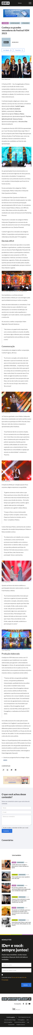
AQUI (5, 760)
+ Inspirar (5, 23)
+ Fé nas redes (25, 23)
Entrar (20, 3)
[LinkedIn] (8, 770)
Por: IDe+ (26, 862)
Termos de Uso (16, 977)
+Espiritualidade (20, 862)
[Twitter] (12, 770)
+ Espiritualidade (14, 23)
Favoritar (18, 50)
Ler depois (6, 50)
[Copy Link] (4, 770)
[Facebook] (16, 770)
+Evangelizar (14, 874)
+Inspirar (14, 862)
